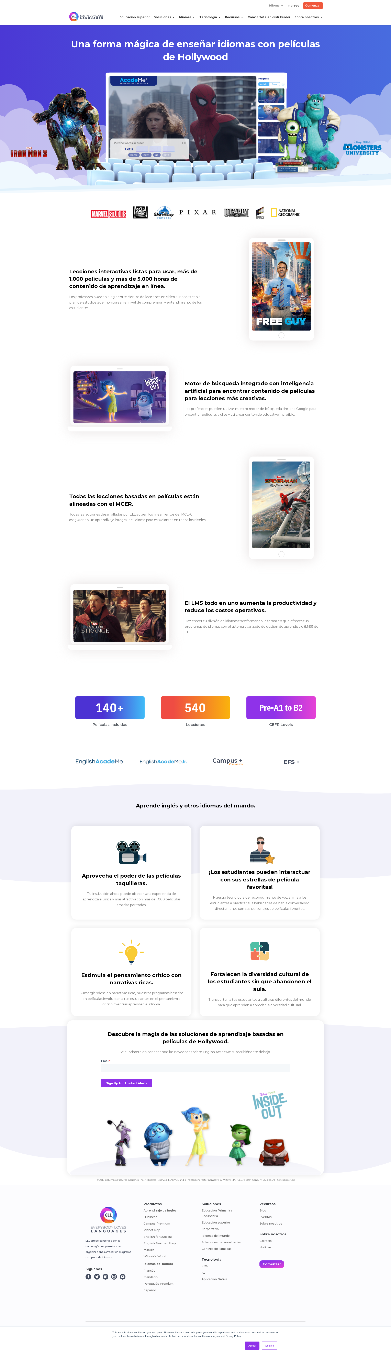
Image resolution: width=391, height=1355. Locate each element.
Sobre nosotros (306, 17)
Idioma (274, 5)
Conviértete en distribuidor (269, 17)
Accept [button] (252, 1345)
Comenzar (313, 5)
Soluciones (162, 17)
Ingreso (293, 5)
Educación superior (135, 17)
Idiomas (185, 17)
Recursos (232, 17)
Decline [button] (269, 1345)
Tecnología (208, 17)
